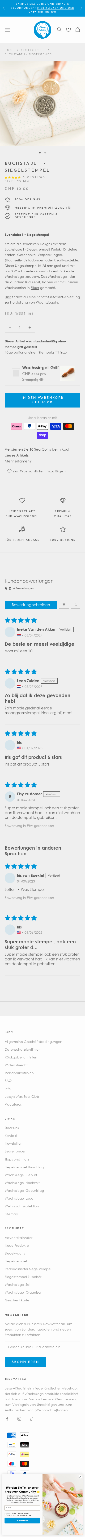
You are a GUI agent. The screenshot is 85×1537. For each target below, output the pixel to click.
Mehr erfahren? (18, 461)
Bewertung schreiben (31, 604)
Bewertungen (15, 1151)
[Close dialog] (80, 1477)
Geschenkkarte (17, 1300)
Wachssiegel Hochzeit (22, 1183)
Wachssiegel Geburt (21, 1175)
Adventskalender (18, 1238)
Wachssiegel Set (17, 1284)
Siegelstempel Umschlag (24, 1167)
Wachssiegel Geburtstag (24, 1190)
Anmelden (22, 1520)
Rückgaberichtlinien (21, 1057)
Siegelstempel (33, 49)
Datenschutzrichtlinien (23, 1049)
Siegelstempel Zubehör (23, 1277)
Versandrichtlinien (19, 1073)
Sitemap (11, 1214)
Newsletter (13, 1143)
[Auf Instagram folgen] (19, 1418)
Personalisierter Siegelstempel (28, 1269)
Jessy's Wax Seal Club (22, 1096)
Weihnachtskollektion (22, 1206)
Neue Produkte (17, 1245)
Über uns (12, 1128)
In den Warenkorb (42, 400)
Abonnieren (25, 1362)
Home (10, 49)
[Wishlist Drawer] (68, 30)
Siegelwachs (15, 1253)
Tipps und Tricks (17, 1159)
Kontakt (11, 1136)
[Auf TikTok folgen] (31, 1418)
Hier (8, 297)
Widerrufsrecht (16, 1065)
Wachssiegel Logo (19, 1198)
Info (8, 1089)
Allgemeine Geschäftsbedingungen (33, 1042)
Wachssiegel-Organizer (23, 1292)
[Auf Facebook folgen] (7, 1418)
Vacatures (13, 1104)
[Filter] (64, 605)
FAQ (8, 1081)
